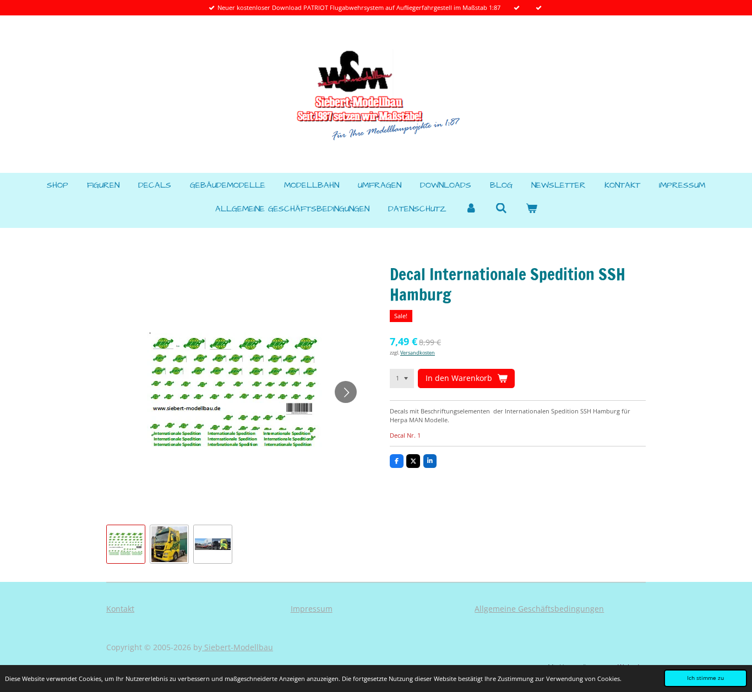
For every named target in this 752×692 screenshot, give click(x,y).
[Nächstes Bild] (346, 392)
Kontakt (120, 608)
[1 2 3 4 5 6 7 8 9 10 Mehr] (402, 378)
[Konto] (471, 209)
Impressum (312, 608)
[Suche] (501, 208)
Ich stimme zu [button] (705, 678)
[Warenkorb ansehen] (531, 209)
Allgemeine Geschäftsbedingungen (539, 608)
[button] (125, 544)
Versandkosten (417, 352)
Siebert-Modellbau (237, 647)
